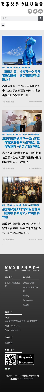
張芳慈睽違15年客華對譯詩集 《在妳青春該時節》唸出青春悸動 (21, 213)
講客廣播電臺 (28, 283)
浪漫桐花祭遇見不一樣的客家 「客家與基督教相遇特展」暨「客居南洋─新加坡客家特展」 (22, 142)
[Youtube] (40, 11)
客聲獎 (26, 305)
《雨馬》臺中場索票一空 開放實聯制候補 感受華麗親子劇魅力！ (21, 75)
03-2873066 (16, 326)
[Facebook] (30, 11)
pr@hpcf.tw (15, 330)
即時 (3, 68)
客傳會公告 (10, 134)
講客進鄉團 (28, 300)
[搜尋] (40, 18)
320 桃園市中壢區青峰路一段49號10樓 (21, 321)
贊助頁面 (8, 343)
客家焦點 (10, 68)
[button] (3, 25)
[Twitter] (35, 11)
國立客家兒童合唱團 (30, 289)
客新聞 (26, 296)
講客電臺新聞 (25, 68)
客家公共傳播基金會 (12, 284)
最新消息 (17, 68)
